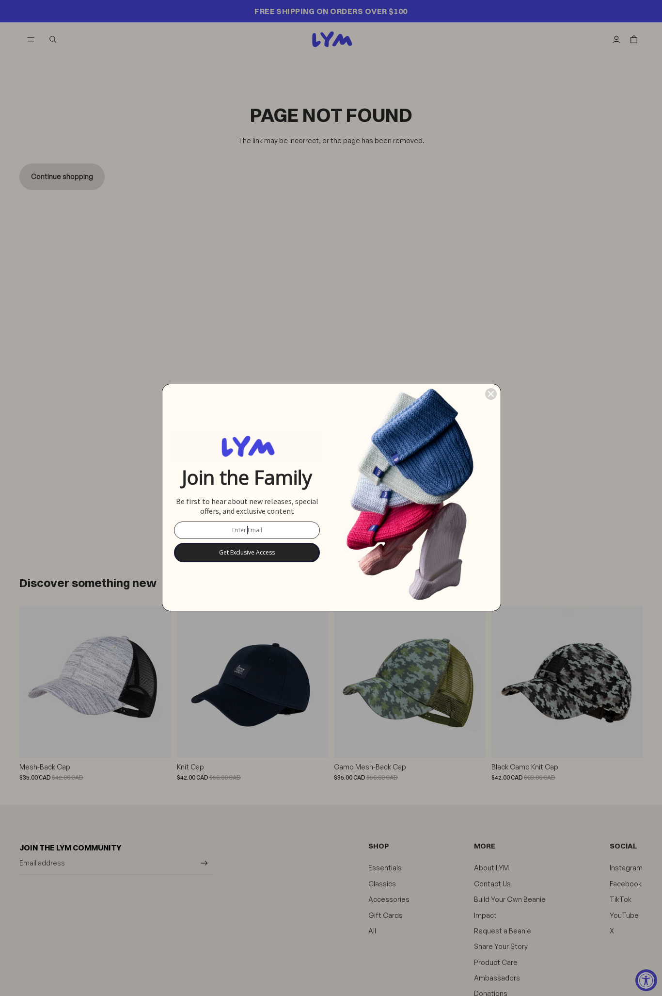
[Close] (491, 394)
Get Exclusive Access (247, 552)
